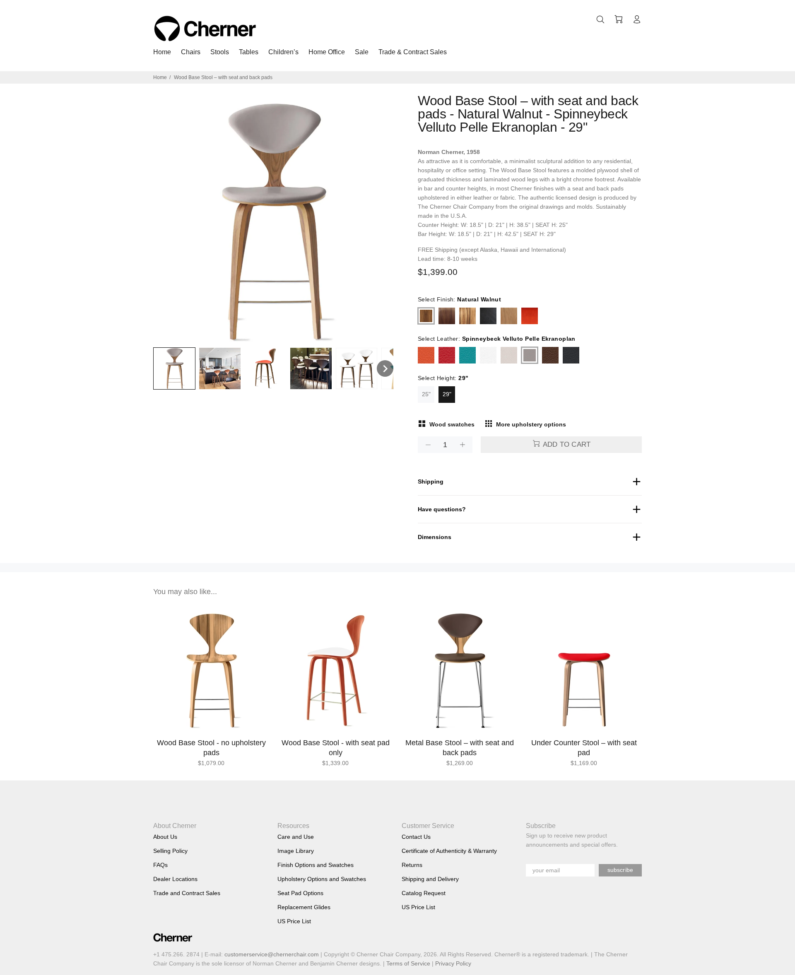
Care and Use (295, 836)
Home (160, 77)
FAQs (160, 865)
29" (447, 394)
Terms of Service (408, 963)
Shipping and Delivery (430, 879)
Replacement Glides (303, 907)
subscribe (620, 870)
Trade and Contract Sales (186, 893)
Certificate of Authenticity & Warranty (449, 850)
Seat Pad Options (300, 893)
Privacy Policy (453, 963)
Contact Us (416, 836)
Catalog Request (424, 893)
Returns (412, 865)
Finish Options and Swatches (315, 865)
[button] (174, 368)
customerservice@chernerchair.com (271, 954)
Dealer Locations (175, 879)
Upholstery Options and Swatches (321, 879)
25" (426, 394)
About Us (165, 836)
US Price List (294, 921)
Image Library (295, 850)
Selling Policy (170, 850)
